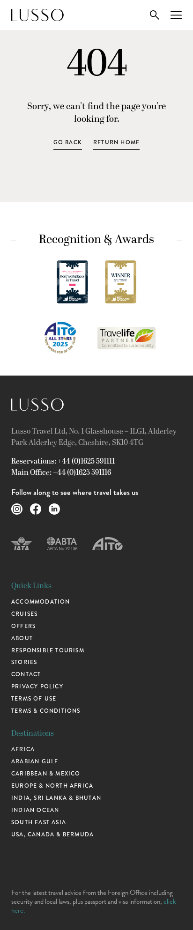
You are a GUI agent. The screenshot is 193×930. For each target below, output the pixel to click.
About (22, 638)
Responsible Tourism (47, 650)
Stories (24, 662)
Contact (26, 674)
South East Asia (38, 822)
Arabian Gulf (34, 761)
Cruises (24, 614)
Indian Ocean (35, 810)
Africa (23, 749)
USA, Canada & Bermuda (52, 834)
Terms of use (33, 698)
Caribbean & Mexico (46, 773)
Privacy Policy (37, 686)
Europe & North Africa (52, 786)
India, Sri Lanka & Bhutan (56, 798)
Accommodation (40, 602)
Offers (23, 626)
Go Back (67, 142)
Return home (116, 142)
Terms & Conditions (46, 711)
